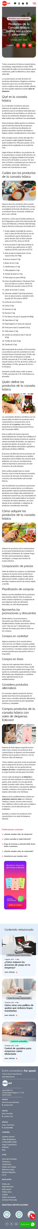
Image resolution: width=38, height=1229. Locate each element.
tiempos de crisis (8, 770)
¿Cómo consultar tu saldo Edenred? (17, 839)
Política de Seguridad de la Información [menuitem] (7, 1186)
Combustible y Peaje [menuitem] (9, 1142)
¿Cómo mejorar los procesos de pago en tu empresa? (17, 965)
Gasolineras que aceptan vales (15, 856)
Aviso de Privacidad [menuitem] (9, 1159)
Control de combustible (19, 1041)
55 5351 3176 (8, 1116)
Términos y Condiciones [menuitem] (6, 1163)
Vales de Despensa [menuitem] (9, 1139)
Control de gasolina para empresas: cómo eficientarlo (18, 1051)
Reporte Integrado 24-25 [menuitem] (8, 1173)
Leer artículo (10, 972)
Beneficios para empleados (19, 19)
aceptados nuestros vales (12, 799)
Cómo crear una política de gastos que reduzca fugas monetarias (19, 1008)
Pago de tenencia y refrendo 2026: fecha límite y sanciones (19, 845)
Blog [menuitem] (3, 1150)
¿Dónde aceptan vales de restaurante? (18, 851)
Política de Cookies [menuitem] (9, 1167)
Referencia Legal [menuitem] (8, 1169)
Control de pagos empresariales (19, 955)
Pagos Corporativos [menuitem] (9, 1145)
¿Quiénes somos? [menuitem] (8, 1137)
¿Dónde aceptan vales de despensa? (18, 834)
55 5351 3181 (8, 1105)
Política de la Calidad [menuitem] (6, 1193)
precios (17, 424)
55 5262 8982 (8, 1128)
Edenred (27, 777)
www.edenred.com (8, 1077)
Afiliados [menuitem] (5, 1147)
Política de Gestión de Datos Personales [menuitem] (9, 1198)
